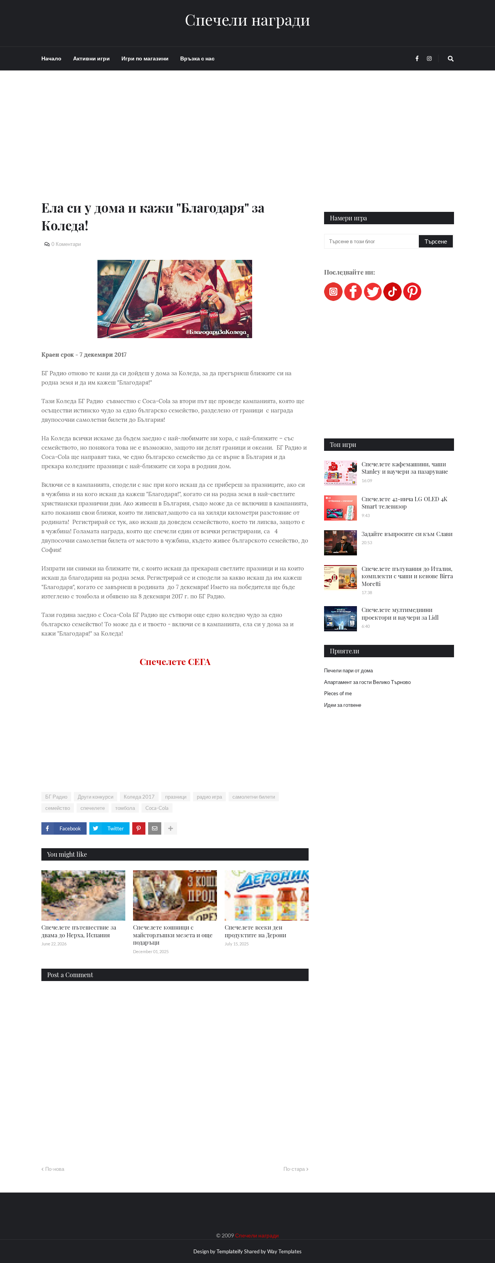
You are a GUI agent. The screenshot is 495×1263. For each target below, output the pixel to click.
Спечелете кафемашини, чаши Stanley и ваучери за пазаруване (405, 468)
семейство (57, 808)
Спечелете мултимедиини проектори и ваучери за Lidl (400, 613)
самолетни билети (253, 797)
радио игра (209, 797)
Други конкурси (95, 797)
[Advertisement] (175, 144)
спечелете (92, 808)
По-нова (54, 1169)
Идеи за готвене (342, 705)
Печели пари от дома (348, 670)
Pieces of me (338, 693)
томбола (125, 808)
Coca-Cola (157, 808)
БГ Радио (56, 797)
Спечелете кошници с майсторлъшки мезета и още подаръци (173, 934)
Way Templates (284, 1251)
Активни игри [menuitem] (91, 58)
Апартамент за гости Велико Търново (367, 682)
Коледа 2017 (139, 797)
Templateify (230, 1251)
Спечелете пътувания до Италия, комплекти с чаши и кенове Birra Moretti (407, 576)
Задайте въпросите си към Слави (407, 534)
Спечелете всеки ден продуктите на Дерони (255, 931)
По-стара (294, 1169)
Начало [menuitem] (51, 58)
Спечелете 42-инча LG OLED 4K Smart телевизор (404, 502)
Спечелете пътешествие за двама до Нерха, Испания (78, 931)
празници (175, 797)
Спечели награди (247, 19)
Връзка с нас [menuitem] (197, 58)
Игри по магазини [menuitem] (145, 58)
